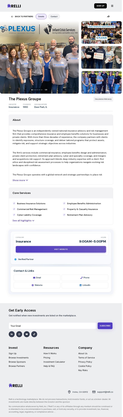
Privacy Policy (85, 361)
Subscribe (105, 326)
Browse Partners (17, 366)
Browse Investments (18, 357)
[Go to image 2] (101, 32)
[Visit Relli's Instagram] (19, 334)
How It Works (50, 353)
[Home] (15, 385)
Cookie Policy (85, 366)
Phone (86, 277)
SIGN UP (101, 6)
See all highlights (22, 220)
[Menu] (112, 5)
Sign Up (12, 353)
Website (38, 285)
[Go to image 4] (101, 82)
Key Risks (83, 370)
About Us (82, 353)
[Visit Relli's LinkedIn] (12, 334)
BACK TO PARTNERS (24, 16)
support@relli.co (105, 392)
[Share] (108, 16)
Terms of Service (86, 357)
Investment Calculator (54, 361)
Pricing (47, 357)
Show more (19, 180)
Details (41, 16)
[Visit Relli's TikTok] (34, 334)
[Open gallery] (39, 57)
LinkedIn (86, 285)
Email (38, 277)
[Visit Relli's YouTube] (27, 334)
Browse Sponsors (17, 361)
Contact (54, 16)
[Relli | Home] (14, 6)
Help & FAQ (49, 366)
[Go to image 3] (101, 57)
